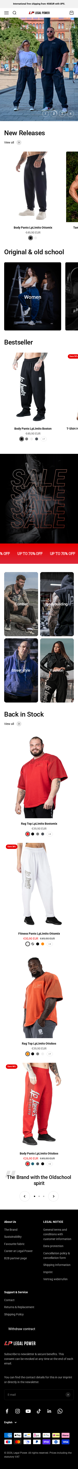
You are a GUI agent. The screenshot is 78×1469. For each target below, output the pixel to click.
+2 (49, 1164)
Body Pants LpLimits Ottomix (33, 227)
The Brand (10, 1229)
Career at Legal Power (18, 1251)
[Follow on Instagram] (17, 1411)
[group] (39, 69)
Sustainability (13, 1236)
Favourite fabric (14, 1244)
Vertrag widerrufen (55, 1279)
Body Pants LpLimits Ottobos (39, 1153)
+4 (49, 834)
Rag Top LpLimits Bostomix (39, 823)
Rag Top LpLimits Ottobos (39, 1043)
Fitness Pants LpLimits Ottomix (39, 933)
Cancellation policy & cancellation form (56, 1255)
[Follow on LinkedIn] (49, 1411)
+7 (43, 439)
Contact (9, 1300)
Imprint (48, 1272)
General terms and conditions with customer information (57, 1234)
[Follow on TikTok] (39, 1411)
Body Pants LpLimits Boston (33, 428)
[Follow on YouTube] (28, 1411)
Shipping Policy (14, 1314)
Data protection (53, 1246)
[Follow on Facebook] (7, 1411)
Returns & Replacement (19, 1307)
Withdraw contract (21, 1329)
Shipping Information (57, 1265)
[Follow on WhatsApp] (60, 1411)
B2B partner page (15, 1258)
